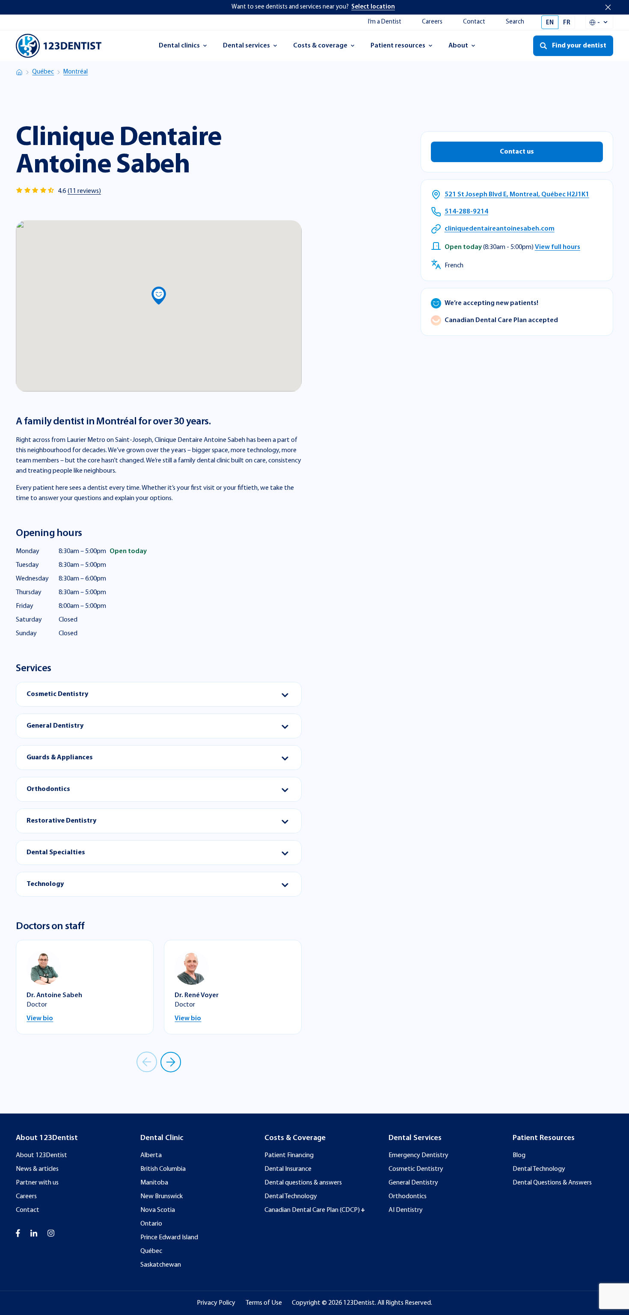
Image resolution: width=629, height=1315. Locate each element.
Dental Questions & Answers (552, 1182)
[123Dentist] (58, 46)
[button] (158, 295)
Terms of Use (264, 1303)
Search (515, 22)
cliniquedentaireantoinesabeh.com (500, 228)
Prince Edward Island (169, 1237)
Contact (474, 22)
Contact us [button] (517, 151)
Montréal (75, 72)
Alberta (151, 1155)
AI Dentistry (406, 1210)
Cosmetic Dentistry (416, 1169)
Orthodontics (408, 1196)
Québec (43, 72)
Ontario (151, 1223)
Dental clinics (179, 48)
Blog (519, 1155)
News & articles (37, 1169)
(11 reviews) (84, 191)
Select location (373, 7)
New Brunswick (161, 1196)
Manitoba (154, 1182)
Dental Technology (290, 1196)
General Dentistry (413, 1182)
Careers (432, 22)
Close (608, 7)
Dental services (246, 48)
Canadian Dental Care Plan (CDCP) (312, 1210)
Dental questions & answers (303, 1182)
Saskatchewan (160, 1265)
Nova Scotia (157, 1210)
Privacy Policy (216, 1303)
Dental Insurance (288, 1169)
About (466, 48)
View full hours (557, 247)
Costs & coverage (320, 48)
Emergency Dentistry (418, 1155)
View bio (40, 1018)
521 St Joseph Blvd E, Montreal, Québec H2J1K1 (517, 194)
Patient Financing (289, 1155)
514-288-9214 (466, 211)
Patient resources (397, 48)
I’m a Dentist (384, 22)
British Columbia (163, 1169)
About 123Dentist (41, 1155)
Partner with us (37, 1182)
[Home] (19, 72)
